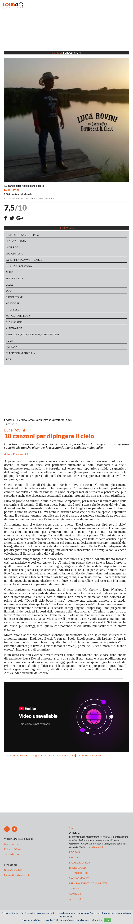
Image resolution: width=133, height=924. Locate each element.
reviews (74, 852)
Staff (71, 828)
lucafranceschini (66, 755)
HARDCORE (12, 303)
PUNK (9, 272)
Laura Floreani (12, 843)
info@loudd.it (96, 847)
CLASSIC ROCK (15, 322)
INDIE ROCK (13, 247)
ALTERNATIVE (14, 328)
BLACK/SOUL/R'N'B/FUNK (20, 353)
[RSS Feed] (14, 829)
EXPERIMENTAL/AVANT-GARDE (24, 259)
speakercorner (79, 862)
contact (75, 893)
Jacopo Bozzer (12, 854)
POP (8, 359)
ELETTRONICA (14, 278)
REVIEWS (9, 420)
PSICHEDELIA (13, 309)
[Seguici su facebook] (7, 829)
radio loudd (77, 867)
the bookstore (79, 872)
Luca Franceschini (17, 454)
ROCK (9, 340)
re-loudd (75, 857)
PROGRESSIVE (14, 297)
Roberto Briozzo (12, 849)
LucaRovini (82, 755)
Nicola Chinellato (13, 869)
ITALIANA (11, 346)
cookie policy (96, 920)
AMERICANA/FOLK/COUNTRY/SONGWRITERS (32, 334)
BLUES (9, 284)
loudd (52, 755)
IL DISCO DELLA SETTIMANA (22, 234)
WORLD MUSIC (14, 253)
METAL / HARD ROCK (18, 315)
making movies (79, 878)
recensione (96, 755)
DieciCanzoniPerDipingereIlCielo (29, 755)
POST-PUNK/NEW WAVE (20, 265)
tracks (74, 888)
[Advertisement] (66, 35)
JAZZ (9, 290)
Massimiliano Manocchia (17, 875)
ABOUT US (75, 898)
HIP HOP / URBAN (16, 241)
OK (106, 920)
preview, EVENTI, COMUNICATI (88, 883)
